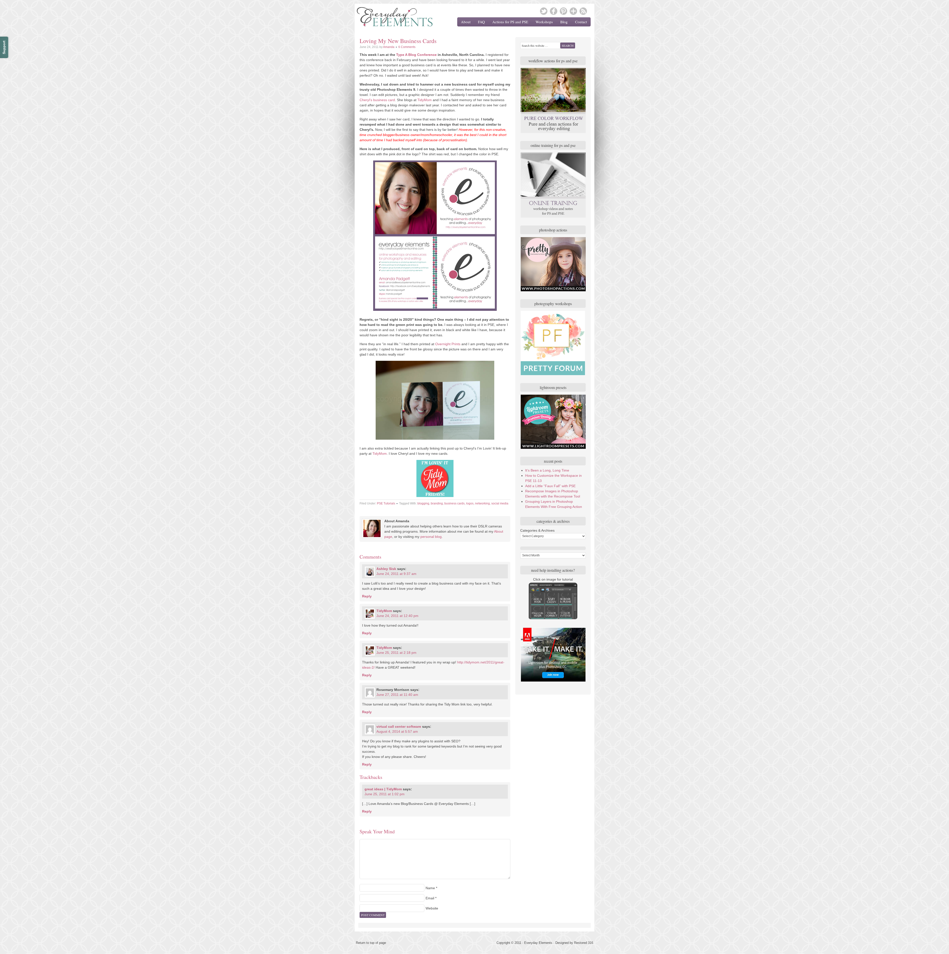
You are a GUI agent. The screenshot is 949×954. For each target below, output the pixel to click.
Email (430, 898)
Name (430, 888)
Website (432, 908)
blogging (423, 503)
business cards (454, 503)
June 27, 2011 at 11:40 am (397, 695)
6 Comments (406, 47)
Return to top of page (371, 943)
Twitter (543, 11)
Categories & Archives (537, 530)
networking (482, 503)
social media (499, 503)
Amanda (388, 47)
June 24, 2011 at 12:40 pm (397, 616)
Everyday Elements (392, 18)
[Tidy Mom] (435, 478)
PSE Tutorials (386, 503)
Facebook (553, 11)
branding (437, 503)
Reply (367, 596)
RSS (583, 11)
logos (470, 503)
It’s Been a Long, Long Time (547, 470)
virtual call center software (398, 726)
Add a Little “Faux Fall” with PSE (550, 486)
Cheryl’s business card (377, 100)
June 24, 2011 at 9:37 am (396, 574)
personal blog (431, 537)
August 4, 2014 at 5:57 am (397, 731)
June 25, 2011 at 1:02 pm (385, 794)
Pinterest (563, 11)
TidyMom (424, 100)
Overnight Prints (447, 344)
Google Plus (573, 11)
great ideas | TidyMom (383, 789)
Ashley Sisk (386, 569)
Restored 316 (583, 943)
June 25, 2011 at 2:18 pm (396, 653)
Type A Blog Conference (416, 55)
